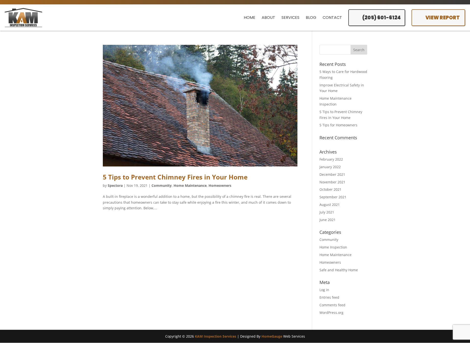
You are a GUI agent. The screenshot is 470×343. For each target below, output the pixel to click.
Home (249, 17)
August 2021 (329, 204)
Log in (324, 289)
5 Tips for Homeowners (338, 125)
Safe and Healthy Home (338, 270)
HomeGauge (271, 336)
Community (162, 185)
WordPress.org (331, 312)
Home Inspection (333, 247)
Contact (332, 17)
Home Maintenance (190, 185)
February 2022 (331, 159)
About (268, 17)
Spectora (115, 185)
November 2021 (332, 182)
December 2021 (332, 174)
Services (290, 17)
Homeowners (220, 185)
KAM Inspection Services (215, 336)
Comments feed (332, 305)
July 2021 (326, 212)
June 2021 (327, 219)
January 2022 (330, 167)
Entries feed (329, 297)
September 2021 (332, 197)
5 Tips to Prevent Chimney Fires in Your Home (175, 177)
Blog (311, 17)
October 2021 (330, 189)
